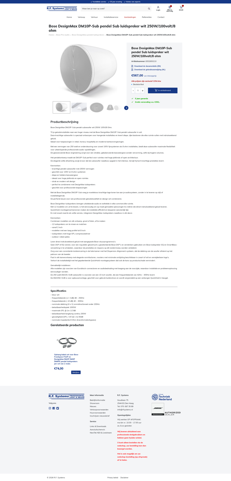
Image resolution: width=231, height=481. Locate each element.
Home (69, 17)
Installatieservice (111, 17)
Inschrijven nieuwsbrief (99, 416)
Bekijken (75, 372)
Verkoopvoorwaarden (99, 409)
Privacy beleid (112, 478)
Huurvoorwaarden (98, 413)
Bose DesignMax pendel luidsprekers (88, 35)
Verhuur (94, 17)
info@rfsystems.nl (125, 409)
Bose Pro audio (63, 35)
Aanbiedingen (130, 17)
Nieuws (93, 406)
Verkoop (81, 17)
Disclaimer (124, 478)
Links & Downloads (98, 426)
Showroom (94, 403)
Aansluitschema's (97, 429)
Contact (161, 17)
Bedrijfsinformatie (97, 400)
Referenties (147, 17)
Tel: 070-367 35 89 (125, 406)
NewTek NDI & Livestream (101, 433)
